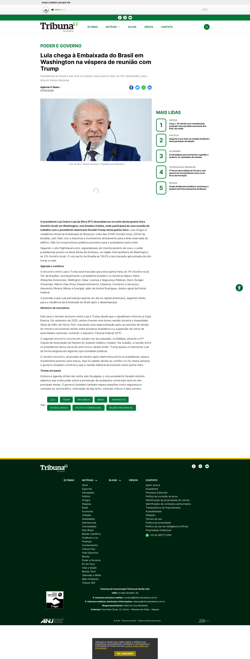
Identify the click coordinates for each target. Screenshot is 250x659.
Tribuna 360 (88, 582)
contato (167, 26)
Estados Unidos (59, 407)
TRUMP (66, 399)
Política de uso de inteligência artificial (167, 526)
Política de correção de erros (162, 496)
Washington (119, 399)
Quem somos (153, 485)
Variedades (88, 492)
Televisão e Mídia (91, 575)
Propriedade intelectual (158, 530)
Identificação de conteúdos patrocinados (168, 503)
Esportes (87, 488)
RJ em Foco (88, 564)
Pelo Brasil (87, 530)
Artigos (86, 500)
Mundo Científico (91, 533)
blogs (132, 26)
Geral (85, 485)
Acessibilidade (153, 511)
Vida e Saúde (89, 567)
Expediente (152, 488)
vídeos (148, 26)
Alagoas (86, 503)
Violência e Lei (90, 537)
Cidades (86, 515)
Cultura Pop (88, 548)
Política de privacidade (158, 522)
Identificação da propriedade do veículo (168, 500)
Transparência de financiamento (163, 507)
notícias (111, 26)
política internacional (88, 407)
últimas (92, 26)
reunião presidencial (121, 407)
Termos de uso (154, 518)
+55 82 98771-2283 (160, 535)
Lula (52, 399)
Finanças (87, 541)
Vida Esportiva (90, 552)
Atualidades (88, 518)
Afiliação (150, 515)
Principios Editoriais (156, 492)
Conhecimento (90, 545)
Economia (87, 511)
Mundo (86, 556)
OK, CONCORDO (125, 653)
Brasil (85, 507)
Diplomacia (83, 399)
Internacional (89, 522)
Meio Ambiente (90, 579)
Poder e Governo (91, 560)
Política (86, 496)
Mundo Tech (88, 571)
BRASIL (100, 399)
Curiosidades (89, 526)
